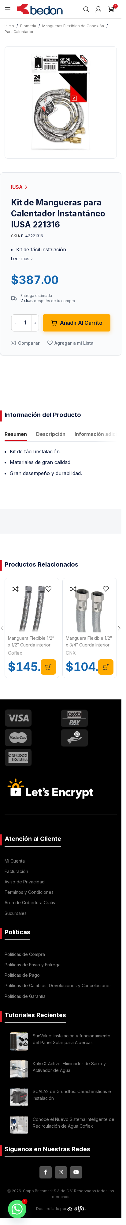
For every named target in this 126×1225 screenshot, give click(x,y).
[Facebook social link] (45, 1172)
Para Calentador (19, 31)
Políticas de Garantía (25, 996)
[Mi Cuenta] (98, 9)
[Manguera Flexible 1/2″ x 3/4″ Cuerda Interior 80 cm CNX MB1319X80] (90, 605)
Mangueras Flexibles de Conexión (73, 26)
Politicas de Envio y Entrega (33, 964)
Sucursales (16, 913)
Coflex (15, 653)
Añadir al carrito (81, 323)
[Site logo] (40, 9)
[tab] (16, 435)
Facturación (16, 871)
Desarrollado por (51, 1208)
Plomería (28, 26)
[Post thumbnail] (19, 1041)
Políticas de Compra (25, 954)
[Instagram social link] (61, 1172)
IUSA (17, 187)
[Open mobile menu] (8, 9)
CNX (71, 653)
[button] (48, 667)
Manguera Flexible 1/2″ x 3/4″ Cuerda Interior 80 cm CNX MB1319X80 (89, 644)
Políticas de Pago (22, 975)
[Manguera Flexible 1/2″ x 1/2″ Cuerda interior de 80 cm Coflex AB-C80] (32, 605)
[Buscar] (86, 9)
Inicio (9, 26)
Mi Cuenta (15, 860)
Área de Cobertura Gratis (30, 902)
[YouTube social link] (76, 1172)
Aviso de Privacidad (25, 881)
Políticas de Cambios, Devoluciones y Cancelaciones (58, 985)
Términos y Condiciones (29, 892)
